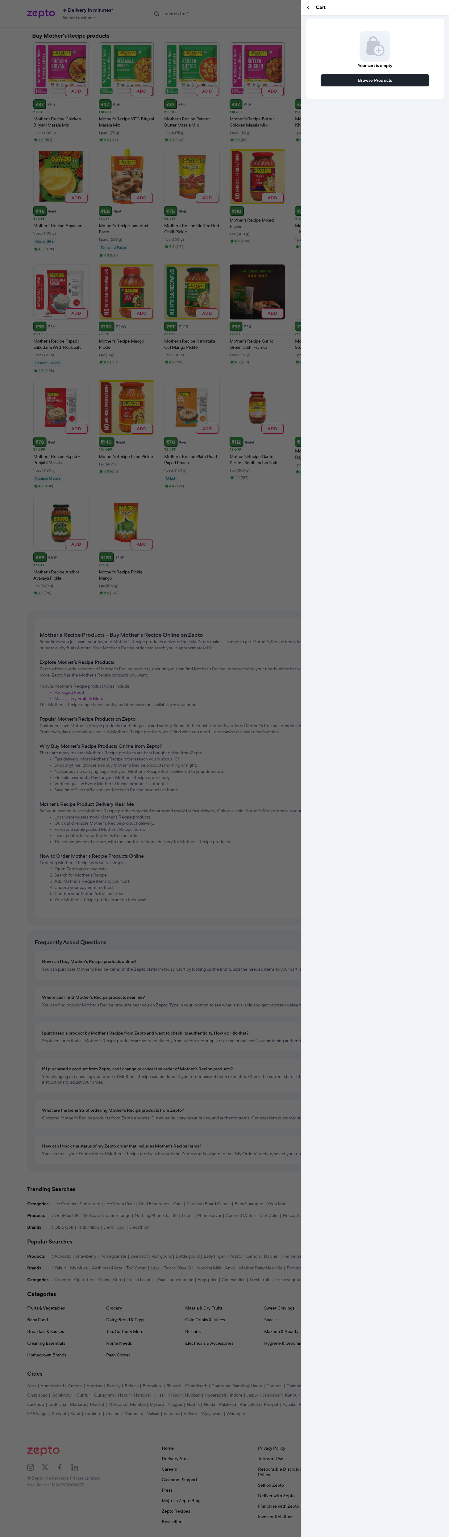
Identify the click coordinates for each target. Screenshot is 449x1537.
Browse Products (375, 80)
